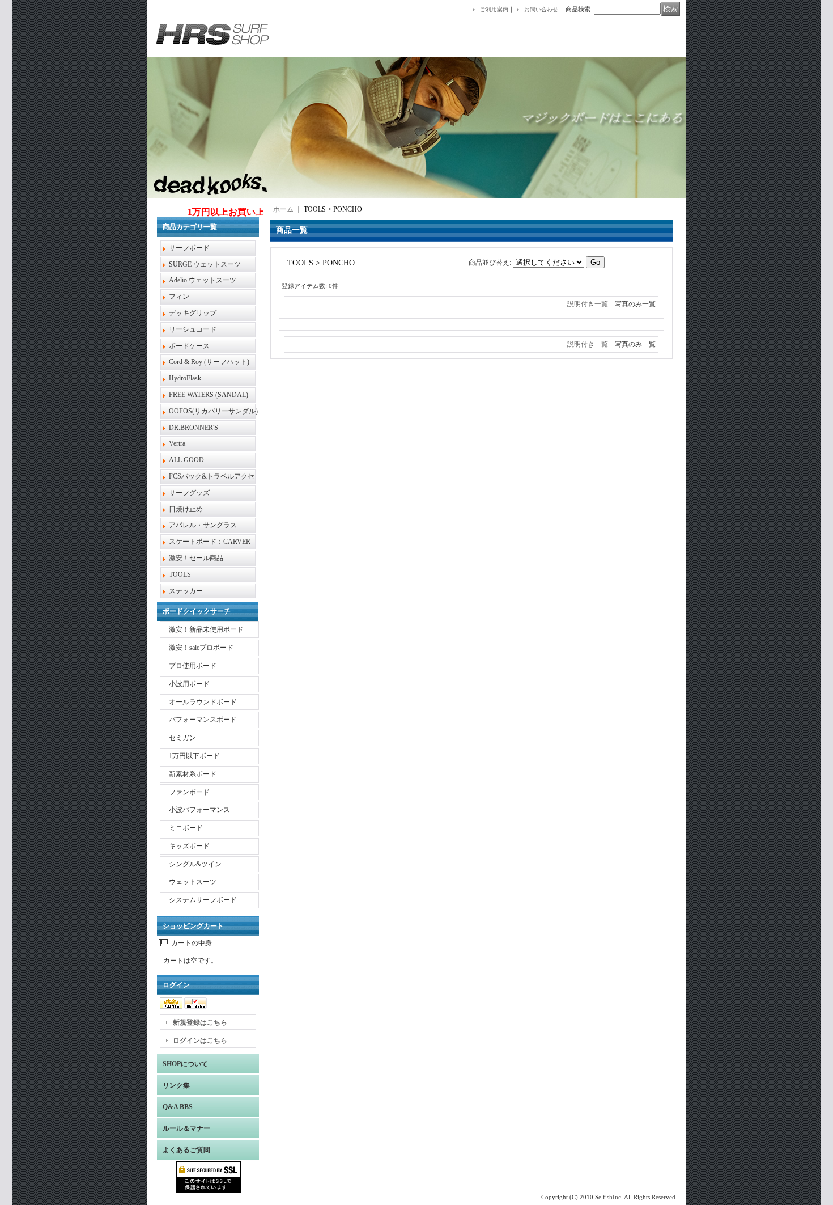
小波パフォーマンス (199, 810)
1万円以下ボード (194, 756)
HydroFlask (185, 378)
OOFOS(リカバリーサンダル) (213, 411)
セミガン (182, 738)
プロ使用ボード (192, 666)
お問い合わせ (541, 9)
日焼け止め (186, 509)
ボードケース (189, 346)
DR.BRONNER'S (193, 428)
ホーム (283, 209)
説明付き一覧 (587, 304)
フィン (179, 297)
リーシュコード (192, 329)
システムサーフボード (203, 900)
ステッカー (186, 591)
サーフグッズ (189, 493)
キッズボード (189, 846)
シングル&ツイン (195, 864)
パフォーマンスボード (203, 720)
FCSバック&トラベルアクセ (211, 476)
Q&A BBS (178, 1107)
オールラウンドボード (203, 702)
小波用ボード (189, 684)
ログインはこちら (200, 1041)
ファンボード (189, 792)
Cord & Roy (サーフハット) (209, 362)
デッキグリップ (192, 313)
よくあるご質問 (186, 1150)
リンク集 (176, 1085)
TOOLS (180, 574)
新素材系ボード (192, 774)
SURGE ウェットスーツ (205, 264)
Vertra (177, 443)
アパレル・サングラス (203, 525)
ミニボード (186, 828)
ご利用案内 (494, 9)
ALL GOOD (186, 460)
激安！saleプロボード (201, 648)
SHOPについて (185, 1064)
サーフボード (189, 248)
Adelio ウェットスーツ (202, 280)
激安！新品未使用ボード (206, 629)
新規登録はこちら (200, 1022)
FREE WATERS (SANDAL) (208, 395)
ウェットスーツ (192, 882)
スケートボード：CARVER (209, 542)
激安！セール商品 (196, 558)
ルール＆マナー (186, 1128)
